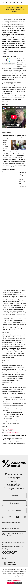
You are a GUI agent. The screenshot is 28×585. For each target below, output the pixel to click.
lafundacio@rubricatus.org (12, 433)
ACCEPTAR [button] (10, 583)
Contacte (14, 495)
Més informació (17, 580)
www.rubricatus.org (10, 429)
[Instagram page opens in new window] (10, 517)
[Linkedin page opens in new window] (25, 517)
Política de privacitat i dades (11, 522)
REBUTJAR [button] (18, 583)
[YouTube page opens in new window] (17, 517)
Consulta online (14, 510)
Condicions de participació (10, 528)
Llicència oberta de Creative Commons (14, 534)
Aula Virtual (14, 503)
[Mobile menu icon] (25, 2)
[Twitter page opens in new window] (3, 517)
